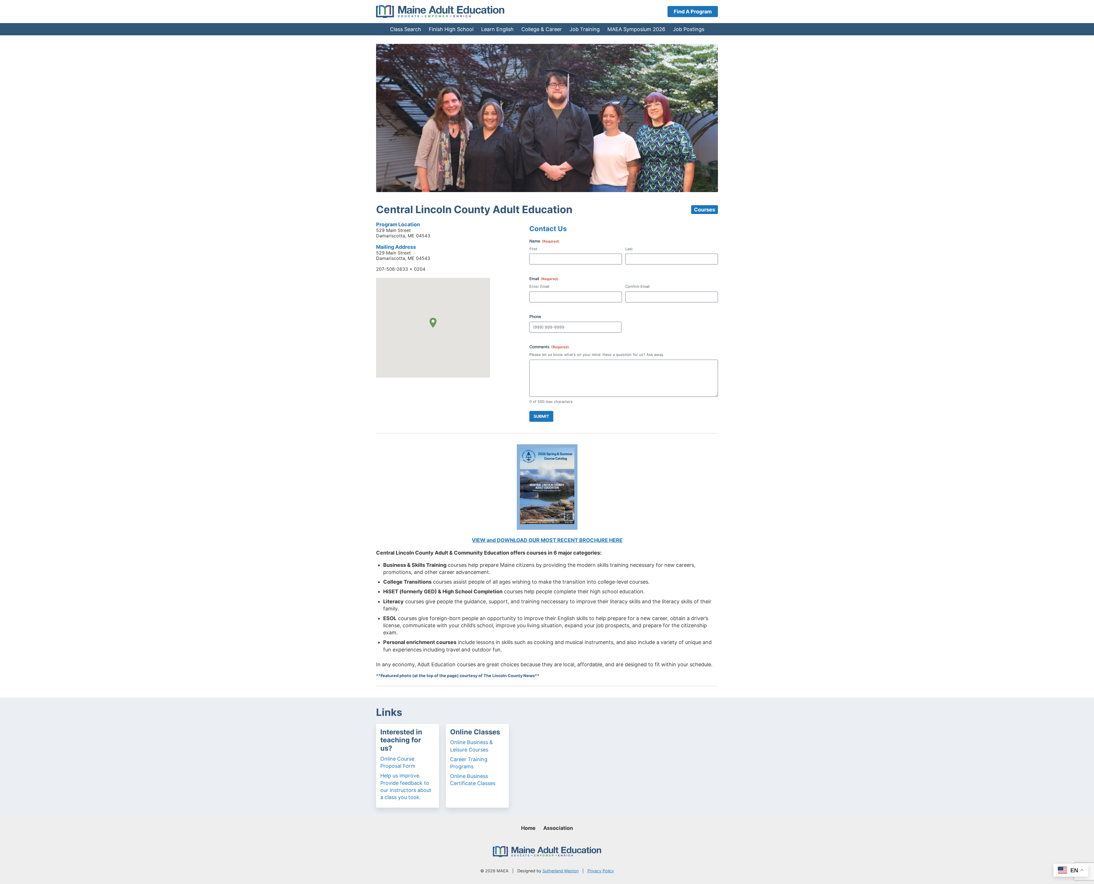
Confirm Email (637, 286)
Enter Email (539, 286)
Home (528, 828)
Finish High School (451, 29)
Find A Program (693, 12)
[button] (433, 323)
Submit (541, 416)
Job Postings (688, 29)
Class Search (405, 29)
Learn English (497, 29)
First (533, 249)
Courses (704, 210)
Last (629, 249)
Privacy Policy (600, 870)
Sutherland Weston (560, 870)
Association (558, 828)
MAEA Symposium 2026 (636, 29)
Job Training (585, 29)
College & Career (541, 29)
